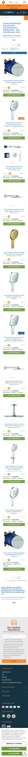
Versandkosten (15, 90)
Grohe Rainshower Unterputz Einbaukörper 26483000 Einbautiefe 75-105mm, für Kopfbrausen (14, 82)
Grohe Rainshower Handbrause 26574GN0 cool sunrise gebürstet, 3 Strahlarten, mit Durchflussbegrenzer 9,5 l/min (14, 254)
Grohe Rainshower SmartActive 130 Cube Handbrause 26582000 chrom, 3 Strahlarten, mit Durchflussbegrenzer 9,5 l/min (14, 340)
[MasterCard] (3, 707)
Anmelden (14, 661)
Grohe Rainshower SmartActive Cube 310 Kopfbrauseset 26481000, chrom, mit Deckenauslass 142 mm (14, 425)
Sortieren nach (4, 49)
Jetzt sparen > (14, 8)
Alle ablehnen (14, 749)
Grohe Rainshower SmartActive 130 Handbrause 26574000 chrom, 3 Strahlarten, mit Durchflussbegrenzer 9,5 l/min (14, 125)
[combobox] (12, 18)
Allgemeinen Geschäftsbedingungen (11, 655)
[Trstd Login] (25, 2)
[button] (2, 12)
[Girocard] (14, 707)
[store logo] (9, 12)
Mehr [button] (14, 40)
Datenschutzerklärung (16, 739)
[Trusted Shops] (4, 716)
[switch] (24, 2)
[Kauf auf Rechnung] (18, 707)
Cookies (11, 730)
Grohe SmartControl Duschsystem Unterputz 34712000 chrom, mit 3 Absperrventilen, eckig (14, 168)
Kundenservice (6, 672)
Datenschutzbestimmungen (16, 639)
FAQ (3, 674)
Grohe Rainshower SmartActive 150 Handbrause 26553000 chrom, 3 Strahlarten (14, 511)
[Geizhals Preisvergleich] (9, 726)
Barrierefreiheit (6, 680)
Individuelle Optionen (14, 744)
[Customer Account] (21, 12)
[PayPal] (11, 707)
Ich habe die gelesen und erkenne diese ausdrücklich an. (14, 640)
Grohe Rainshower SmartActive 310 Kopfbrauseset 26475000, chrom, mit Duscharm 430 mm (14, 383)
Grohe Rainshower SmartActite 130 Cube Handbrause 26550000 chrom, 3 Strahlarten (14, 297)
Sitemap (4, 677)
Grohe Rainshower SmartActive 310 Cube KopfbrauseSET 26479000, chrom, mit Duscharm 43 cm (14, 211)
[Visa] (7, 707)
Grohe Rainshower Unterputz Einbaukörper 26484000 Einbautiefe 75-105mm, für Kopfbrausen (14, 554)
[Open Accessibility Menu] (24, 753)
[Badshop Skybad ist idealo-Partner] (4, 726)
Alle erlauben (14, 754)
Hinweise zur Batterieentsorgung (11, 682)
